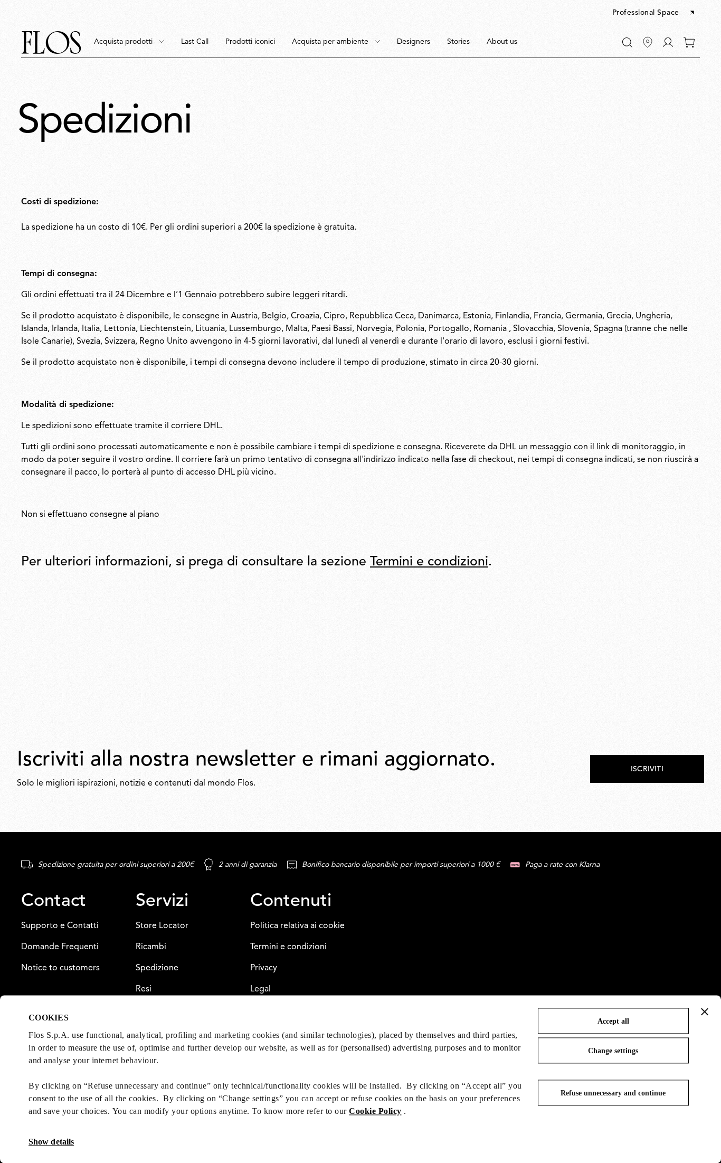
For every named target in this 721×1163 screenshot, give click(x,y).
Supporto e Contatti (60, 926)
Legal (260, 989)
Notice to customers (60, 968)
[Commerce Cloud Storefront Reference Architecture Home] (51, 42)
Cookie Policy (375, 1111)
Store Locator (162, 926)
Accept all (613, 1021)
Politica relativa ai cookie (297, 926)
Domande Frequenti (60, 947)
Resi (143, 989)
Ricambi (151, 947)
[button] (654, 13)
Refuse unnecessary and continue (613, 1093)
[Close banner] (704, 1011)
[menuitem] (129, 42)
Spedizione (157, 968)
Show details (51, 1141)
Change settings (613, 1051)
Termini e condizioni (429, 562)
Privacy (263, 968)
